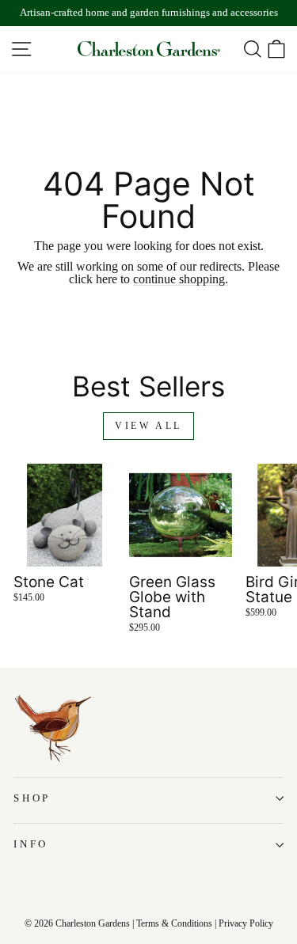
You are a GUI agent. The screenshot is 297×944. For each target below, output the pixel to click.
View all (148, 425)
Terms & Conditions (174, 923)
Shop (32, 798)
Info (30, 844)
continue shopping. (180, 279)
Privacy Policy (246, 923)
